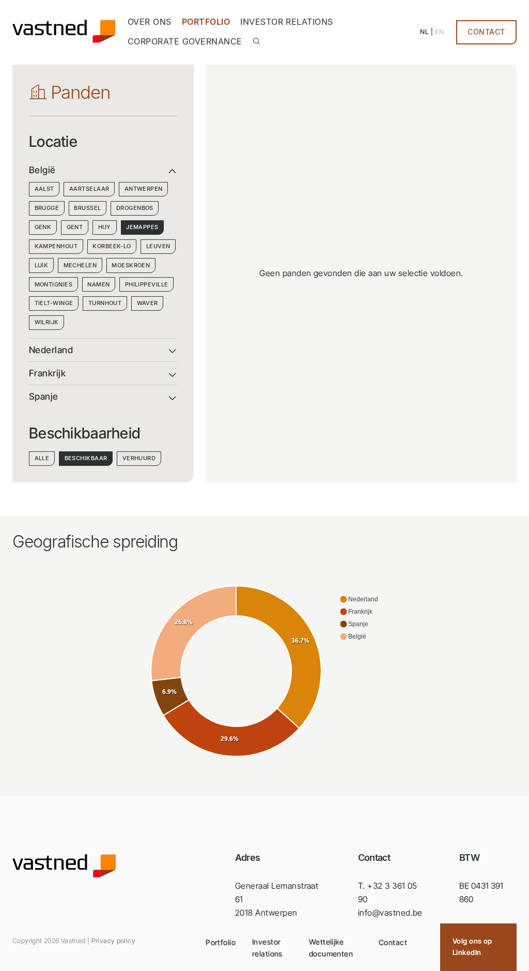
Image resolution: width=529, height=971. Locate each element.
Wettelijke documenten (331, 947)
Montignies (53, 284)
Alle (42, 458)
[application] (264, 672)
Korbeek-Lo (111, 246)
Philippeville (146, 284)
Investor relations (286, 22)
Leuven (158, 246)
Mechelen (80, 265)
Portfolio (206, 22)
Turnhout (105, 303)
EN (439, 32)
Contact (486, 32)
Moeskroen (131, 265)
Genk (43, 227)
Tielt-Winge (54, 303)
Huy (104, 227)
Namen (98, 284)
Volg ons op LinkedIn (472, 947)
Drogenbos (134, 207)
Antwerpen (144, 188)
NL (424, 32)
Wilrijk (47, 322)
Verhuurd (139, 458)
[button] (358, 599)
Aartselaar (89, 188)
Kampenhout (56, 246)
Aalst (44, 188)
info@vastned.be (390, 912)
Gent (75, 227)
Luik (42, 265)
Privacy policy (113, 941)
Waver (147, 303)
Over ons (150, 22)
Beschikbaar (86, 458)
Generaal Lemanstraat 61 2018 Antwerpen (277, 899)
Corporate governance (185, 41)
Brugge (47, 207)
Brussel (87, 207)
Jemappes (142, 227)
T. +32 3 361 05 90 (387, 892)
